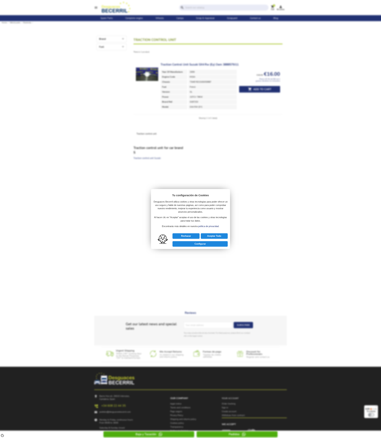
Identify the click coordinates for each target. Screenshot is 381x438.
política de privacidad (208, 226)
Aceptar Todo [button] (214, 236)
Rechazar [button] (186, 236)
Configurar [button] (200, 244)
